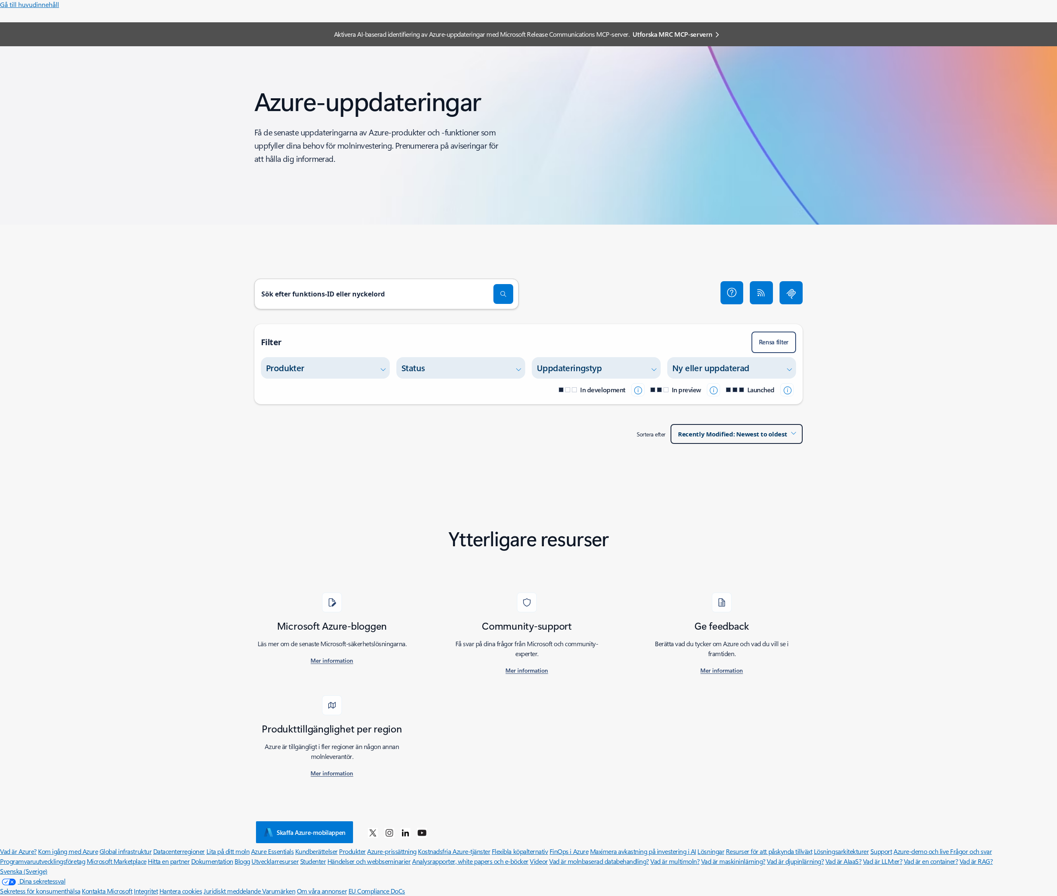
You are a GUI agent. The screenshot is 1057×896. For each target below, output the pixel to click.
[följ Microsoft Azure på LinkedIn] (405, 832)
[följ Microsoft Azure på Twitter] (373, 832)
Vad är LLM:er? (882, 861)
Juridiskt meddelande (233, 891)
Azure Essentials (272, 851)
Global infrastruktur (126, 851)
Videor (538, 861)
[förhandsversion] (713, 390)
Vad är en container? (931, 861)
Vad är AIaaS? (843, 861)
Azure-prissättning (391, 851)
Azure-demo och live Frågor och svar (942, 851)
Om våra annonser (322, 891)
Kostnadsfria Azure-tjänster (454, 851)
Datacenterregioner (179, 851)
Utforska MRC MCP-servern (672, 34)
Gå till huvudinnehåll (29, 4)
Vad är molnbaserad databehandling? (599, 861)
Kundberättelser (316, 851)
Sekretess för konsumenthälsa (40, 891)
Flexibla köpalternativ (520, 851)
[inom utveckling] (638, 390)
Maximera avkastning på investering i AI (643, 851)
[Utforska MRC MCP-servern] (791, 292)
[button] (732, 292)
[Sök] (503, 294)
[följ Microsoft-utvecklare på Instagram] (389, 832)
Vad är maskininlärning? (733, 861)
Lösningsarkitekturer (841, 851)
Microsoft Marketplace (117, 861)
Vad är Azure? (18, 851)
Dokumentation (212, 861)
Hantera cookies (180, 891)
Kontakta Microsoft (107, 891)
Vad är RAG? (976, 861)
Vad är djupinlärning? (795, 861)
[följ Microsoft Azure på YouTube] (422, 832)
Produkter (352, 851)
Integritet (146, 891)
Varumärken (278, 891)
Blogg (242, 861)
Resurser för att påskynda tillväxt (769, 851)
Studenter (313, 861)
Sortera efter (651, 434)
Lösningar (710, 851)
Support (881, 851)
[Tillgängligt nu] (787, 390)
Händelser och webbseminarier (369, 861)
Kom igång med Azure (68, 851)
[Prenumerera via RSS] (761, 292)
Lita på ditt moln (228, 851)
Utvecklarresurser (275, 861)
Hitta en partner (169, 861)
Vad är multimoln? (674, 861)
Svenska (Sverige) (23, 871)
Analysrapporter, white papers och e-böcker (470, 861)
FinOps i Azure (569, 851)
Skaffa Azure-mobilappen (311, 832)
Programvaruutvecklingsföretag (42, 861)
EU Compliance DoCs (376, 891)
